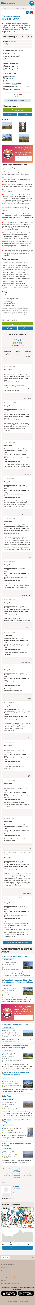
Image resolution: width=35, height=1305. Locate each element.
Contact (3, 1280)
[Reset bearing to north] (32, 1214)
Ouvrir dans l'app (18, 110)
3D (28, 1226)
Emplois (3, 1271)
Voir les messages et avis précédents (17, 942)
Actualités (4, 1274)
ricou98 (16, 1186)
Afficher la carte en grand (17, 1248)
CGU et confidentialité (7, 1264)
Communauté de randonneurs (10, 1283)
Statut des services (12, 1301)
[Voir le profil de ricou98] (6, 1191)
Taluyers (14, 83)
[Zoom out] (32, 1211)
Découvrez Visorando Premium (16, 100)
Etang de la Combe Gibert (21, 269)
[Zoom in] (32, 1208)
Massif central (14, 81)
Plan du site (4, 1268)
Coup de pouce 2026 (7, 1277)
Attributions (4, 1227)
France (11, 78)
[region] (17, 1217)
